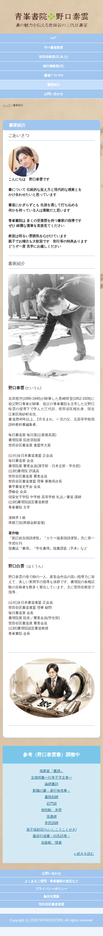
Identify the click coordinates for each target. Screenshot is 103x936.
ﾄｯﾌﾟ (53, 38)
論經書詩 (51, 784)
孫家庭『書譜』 (52, 771)
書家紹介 (53, 84)
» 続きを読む (84, 854)
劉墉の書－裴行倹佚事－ (52, 791)
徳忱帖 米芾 (51, 810)
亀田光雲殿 (51, 896)
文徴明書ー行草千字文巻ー (51, 778)
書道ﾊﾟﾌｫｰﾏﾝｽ (53, 75)
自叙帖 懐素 (51, 842)
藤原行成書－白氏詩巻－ (52, 836)
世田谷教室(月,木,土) (53, 57)
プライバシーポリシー (51, 889)
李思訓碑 (51, 823)
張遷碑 (51, 817)
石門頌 (51, 804)
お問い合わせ (53, 94)
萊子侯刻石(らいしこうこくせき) (51, 829)
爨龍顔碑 (51, 797)
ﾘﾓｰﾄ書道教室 (53, 47)
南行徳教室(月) (53, 66)
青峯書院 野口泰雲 (51, 10)
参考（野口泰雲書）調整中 (51, 754)
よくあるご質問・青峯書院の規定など (51, 881)
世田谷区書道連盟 (51, 904)
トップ (7, 105)
